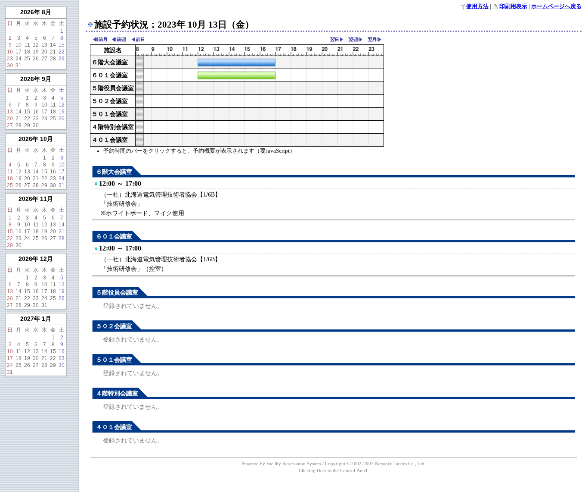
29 (62, 59)
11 (27, 45)
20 (44, 52)
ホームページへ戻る (556, 6)
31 (18, 66)
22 (62, 52)
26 (36, 59)
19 (36, 52)
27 (44, 59)
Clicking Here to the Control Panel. (333, 470)
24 (18, 59)
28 (53, 59)
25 (27, 59)
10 (18, 45)
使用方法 (477, 6)
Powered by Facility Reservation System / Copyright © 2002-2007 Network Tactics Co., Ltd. (333, 463)
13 (44, 45)
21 (53, 52)
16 (10, 52)
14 (53, 45)
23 (10, 59)
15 (62, 45)
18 (27, 52)
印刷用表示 (513, 6)
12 (36, 45)
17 (18, 52)
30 (10, 66)
